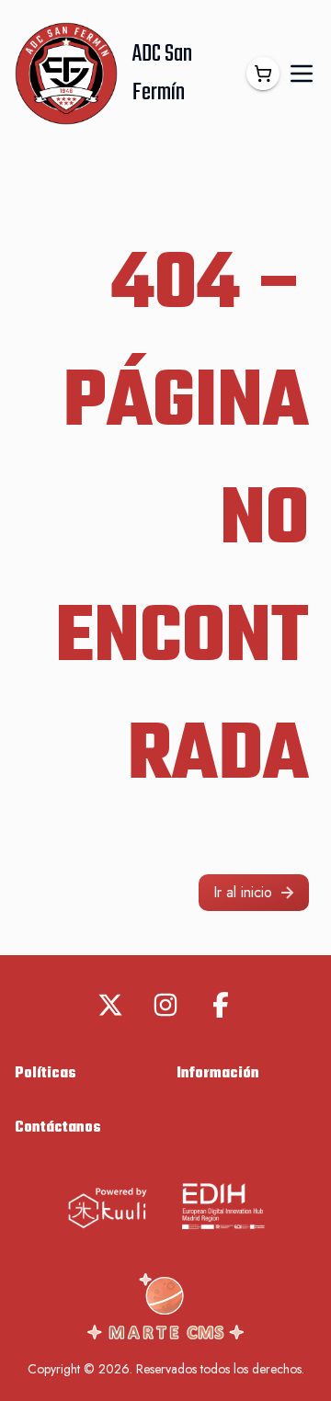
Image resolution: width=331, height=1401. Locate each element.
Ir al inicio (242, 892)
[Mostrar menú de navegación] (301, 73)
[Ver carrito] (263, 73)
